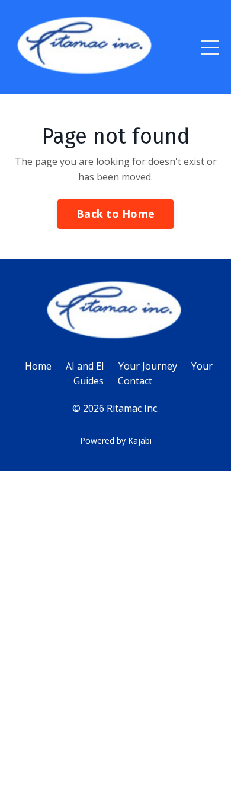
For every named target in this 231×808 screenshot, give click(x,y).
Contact (135, 380)
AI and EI (85, 366)
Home (38, 366)
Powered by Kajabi (116, 440)
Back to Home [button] (115, 213)
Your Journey (147, 366)
